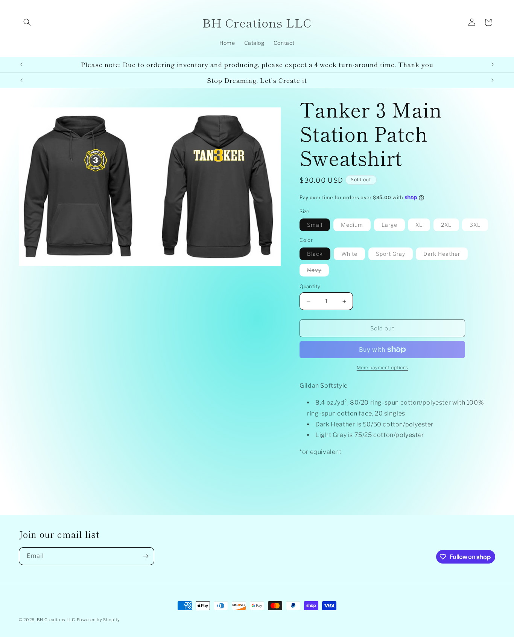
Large (393, 226)
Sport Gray (394, 255)
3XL (479, 226)
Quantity (310, 286)
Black (318, 255)
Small (318, 226)
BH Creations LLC (56, 619)
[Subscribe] (145, 556)
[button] (27, 22)
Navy (318, 271)
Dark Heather (445, 255)
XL (422, 226)
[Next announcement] (492, 64)
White (353, 255)
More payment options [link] (382, 367)
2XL (450, 226)
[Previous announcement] (21, 64)
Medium (356, 226)
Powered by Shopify (98, 619)
